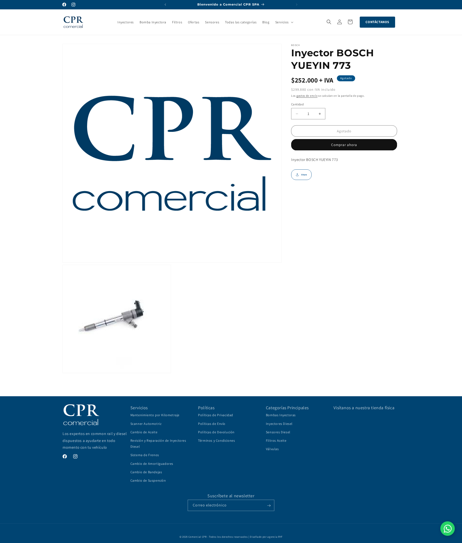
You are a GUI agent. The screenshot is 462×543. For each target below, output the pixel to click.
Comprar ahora (344, 144)
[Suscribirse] (268, 505)
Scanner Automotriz (146, 424)
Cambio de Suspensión (148, 480)
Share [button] (304, 174)
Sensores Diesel (278, 432)
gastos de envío (307, 95)
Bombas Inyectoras (281, 415)
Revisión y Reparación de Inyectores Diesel (158, 443)
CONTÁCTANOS (377, 22)
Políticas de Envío (211, 424)
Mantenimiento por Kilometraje (155, 415)
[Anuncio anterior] (165, 4)
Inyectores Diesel (279, 424)
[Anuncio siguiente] (296, 4)
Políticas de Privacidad (215, 415)
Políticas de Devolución (216, 432)
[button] (283, 22)
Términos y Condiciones (216, 440)
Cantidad (297, 104)
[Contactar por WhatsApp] (447, 528)
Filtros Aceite (276, 440)
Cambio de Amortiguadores (151, 463)
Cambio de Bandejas (146, 472)
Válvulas (272, 449)
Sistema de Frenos (144, 455)
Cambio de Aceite (144, 432)
